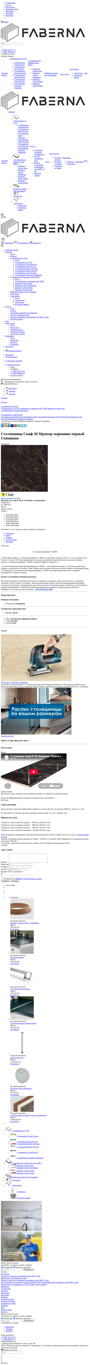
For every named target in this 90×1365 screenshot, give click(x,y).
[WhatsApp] (18, 425)
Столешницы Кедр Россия (11, 417)
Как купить (14, 328)
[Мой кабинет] (2, 215)
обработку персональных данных (28, 879)
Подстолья (14, 411)
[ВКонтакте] (2, 425)
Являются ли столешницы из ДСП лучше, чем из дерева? (24, 1284)
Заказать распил (7, 736)
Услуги (13, 311)
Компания (14, 340)
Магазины (5, 1293)
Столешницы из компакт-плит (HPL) (30, 281)
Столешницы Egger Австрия (33, 417)
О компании (6, 1289)
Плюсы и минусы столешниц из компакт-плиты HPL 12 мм (25, 1280)
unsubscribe (8, 1267)
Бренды (4, 1312)
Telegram (11, 391)
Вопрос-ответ (6, 1310)
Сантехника (20, 300)
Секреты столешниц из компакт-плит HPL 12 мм (20, 1276)
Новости (4, 1291)
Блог (3, 1308)
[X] (12, 425)
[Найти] (2, 46)
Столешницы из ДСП (23, 262)
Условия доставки (8, 1301)
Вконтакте (12, 388)
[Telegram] (25, 425)
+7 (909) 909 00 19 (8, 52)
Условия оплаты (7, 1299)
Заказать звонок (16, 375)
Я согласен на (23, 879)
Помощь (4, 1297)
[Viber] (15, 425)
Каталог (13, 256)
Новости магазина (22, 1267)
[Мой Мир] (9, 425)
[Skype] (22, 425)
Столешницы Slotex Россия (56, 417)
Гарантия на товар (8, 1303)
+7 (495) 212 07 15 (8, 50)
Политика (5, 1295)
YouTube (11, 394)
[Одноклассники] (5, 425)
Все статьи (5, 1274)
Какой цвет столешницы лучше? (14, 1278)
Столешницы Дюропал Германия (19, 419)
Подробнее (14, 929)
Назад (12, 254)
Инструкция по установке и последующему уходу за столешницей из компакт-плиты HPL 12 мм (39, 1282)
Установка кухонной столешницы (14, 682)
